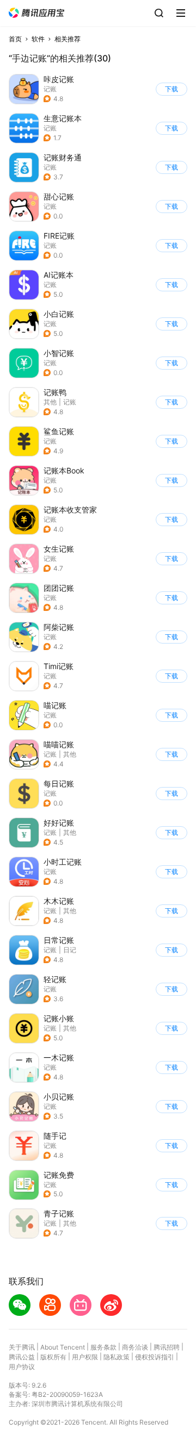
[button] (36, 13)
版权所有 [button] (53, 1357)
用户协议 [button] (22, 1367)
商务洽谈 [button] (135, 1347)
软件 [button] (38, 39)
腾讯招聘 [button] (167, 1347)
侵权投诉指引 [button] (154, 1357)
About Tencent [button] (62, 1347)
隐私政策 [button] (116, 1357)
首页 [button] (15, 39)
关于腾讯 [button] (22, 1347)
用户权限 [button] (85, 1357)
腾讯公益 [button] (22, 1357)
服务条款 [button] (103, 1347)
